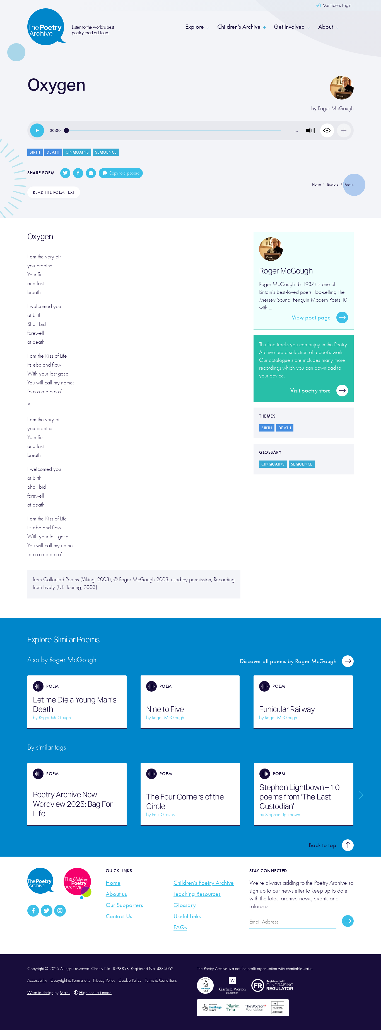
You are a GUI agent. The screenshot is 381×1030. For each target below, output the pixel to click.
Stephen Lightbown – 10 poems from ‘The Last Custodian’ (299, 796)
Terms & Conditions (161, 980)
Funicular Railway (286, 709)
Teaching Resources (197, 894)
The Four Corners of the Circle (185, 801)
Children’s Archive (239, 26)
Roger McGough (336, 108)
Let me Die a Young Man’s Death (74, 704)
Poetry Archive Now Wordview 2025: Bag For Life (72, 804)
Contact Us (119, 916)
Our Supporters (124, 905)
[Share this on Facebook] (78, 173)
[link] (37, 130)
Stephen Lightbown (282, 815)
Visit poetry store (310, 390)
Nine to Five (165, 709)
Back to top (322, 845)
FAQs (180, 927)
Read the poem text (53, 192)
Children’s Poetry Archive (203, 882)
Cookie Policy (130, 980)
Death (53, 152)
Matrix (65, 992)
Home (113, 882)
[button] (310, 130)
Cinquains (77, 152)
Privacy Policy (104, 980)
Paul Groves (163, 815)
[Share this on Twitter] (65, 173)
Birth (35, 152)
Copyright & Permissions (70, 980)
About (325, 26)
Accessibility (37, 980)
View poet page (311, 317)
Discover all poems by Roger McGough (288, 661)
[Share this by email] (91, 173)
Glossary (184, 905)
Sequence (106, 152)
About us (116, 894)
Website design (40, 992)
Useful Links (187, 916)
